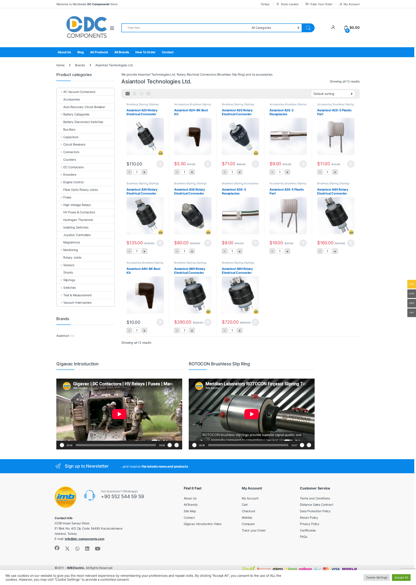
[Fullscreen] (176, 445)
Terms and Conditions (315, 498)
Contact (168, 52)
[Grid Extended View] (134, 93)
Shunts (68, 272)
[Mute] (169, 445)
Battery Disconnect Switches (83, 122)
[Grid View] (128, 93)
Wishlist (247, 517)
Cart (245, 504)
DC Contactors (73, 167)
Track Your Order (321, 4)
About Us (64, 52)
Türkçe (265, 4)
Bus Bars (69, 129)
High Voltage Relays (77, 205)
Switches (69, 287)
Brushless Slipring (137, 104)
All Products (99, 52)
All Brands (121, 52)
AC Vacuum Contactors (79, 92)
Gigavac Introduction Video (202, 524)
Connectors (71, 152)
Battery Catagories (76, 114)
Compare (248, 524)
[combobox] (185, 27)
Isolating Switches (75, 227)
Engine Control (73, 182)
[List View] (141, 93)
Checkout (248, 511)
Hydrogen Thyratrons (78, 220)
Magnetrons (71, 242)
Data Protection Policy (315, 511)
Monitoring (70, 250)
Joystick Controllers (77, 235)
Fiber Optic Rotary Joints (80, 189)
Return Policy (309, 517)
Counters (69, 159)
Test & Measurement (77, 295)
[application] (119, 414)
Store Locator (290, 4)
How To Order (145, 52)
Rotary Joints (72, 257)
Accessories (181, 104)
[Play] (62, 445)
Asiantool (62, 335)
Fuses (67, 197)
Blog (80, 52)
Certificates (308, 530)
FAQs (303, 536)
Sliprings (154, 104)
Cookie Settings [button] (376, 577)
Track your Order (254, 530)
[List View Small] (149, 93)
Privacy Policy (309, 524)
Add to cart (160, 164)
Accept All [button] (401, 577)
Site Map (190, 511)
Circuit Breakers (74, 144)
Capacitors (70, 137)
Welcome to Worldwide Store (86, 4)
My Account (352, 4)
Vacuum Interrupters (77, 302)
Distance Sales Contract (316, 504)
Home (60, 65)
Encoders (69, 174)
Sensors (68, 265)
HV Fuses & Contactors (79, 212)
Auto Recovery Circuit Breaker (84, 107)
